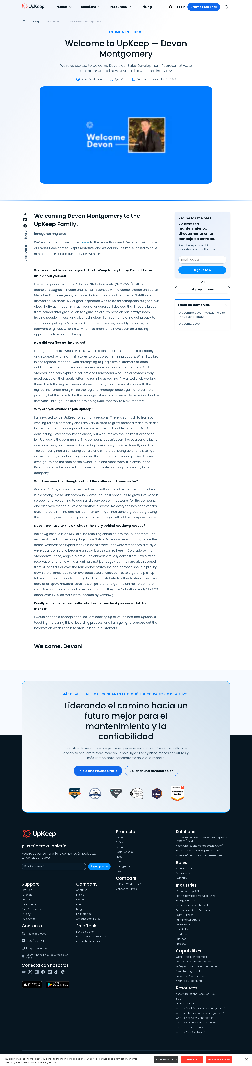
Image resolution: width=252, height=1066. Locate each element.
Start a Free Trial (204, 7)
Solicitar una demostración (151, 771)
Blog (36, 21)
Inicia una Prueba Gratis (98, 771)
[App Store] (33, 984)
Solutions (88, 7)
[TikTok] (56, 972)
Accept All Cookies (219, 1059)
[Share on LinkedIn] (25, 219)
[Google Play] (58, 984)
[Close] (246, 1059)
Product (60, 7)
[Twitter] (30, 972)
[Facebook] (43, 972)
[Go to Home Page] (33, 6)
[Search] (170, 7)
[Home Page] (24, 21)
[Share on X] (25, 213)
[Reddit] (63, 972)
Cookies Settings (166, 1059)
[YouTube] (24, 972)
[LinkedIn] (50, 972)
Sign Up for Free (202, 290)
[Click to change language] (226, 7)
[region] (126, 1060)
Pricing (146, 7)
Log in (181, 7)
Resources (118, 7)
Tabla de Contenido (193, 305)
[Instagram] (37, 972)
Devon (84, 242)
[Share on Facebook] (25, 226)
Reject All (192, 1059)
